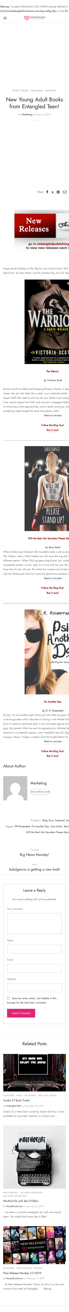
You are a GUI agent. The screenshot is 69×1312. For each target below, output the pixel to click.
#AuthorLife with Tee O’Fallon (20, 1201)
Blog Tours (20, 90)
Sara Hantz (56, 826)
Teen (66, 826)
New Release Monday (30, 1268)
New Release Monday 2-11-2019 (22, 1273)
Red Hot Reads (48, 1095)
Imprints (50, 90)
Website (11, 979)
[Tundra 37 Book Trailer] (34, 1073)
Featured (37, 90)
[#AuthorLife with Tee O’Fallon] (34, 1157)
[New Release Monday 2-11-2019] (34, 1245)
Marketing (27, 114)
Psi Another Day (40, 826)
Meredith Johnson (14, 1206)
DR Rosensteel (22, 826)
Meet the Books (26, 1095)
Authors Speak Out (15, 1196)
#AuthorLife (10, 1192)
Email (10, 960)
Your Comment (15, 909)
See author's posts (40, 791)
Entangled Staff (13, 1105)
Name (10, 940)
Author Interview (32, 1192)
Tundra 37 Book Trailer (16, 1100)
